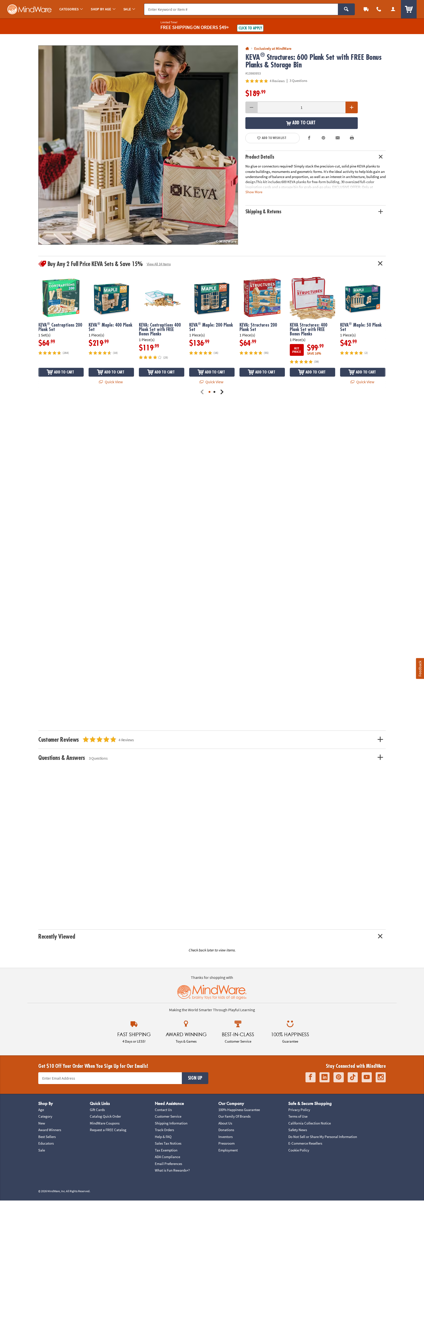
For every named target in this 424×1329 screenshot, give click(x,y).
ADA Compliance (167, 1156)
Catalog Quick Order (105, 1116)
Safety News (297, 1129)
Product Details (259, 157)
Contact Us (163, 1109)
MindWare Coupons (104, 1123)
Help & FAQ (163, 1136)
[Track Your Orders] (366, 9)
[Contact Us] (378, 9)
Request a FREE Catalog (108, 1129)
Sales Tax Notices (168, 1143)
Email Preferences (168, 1163)
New (41, 1123)
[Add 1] (351, 107)
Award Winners (49, 1129)
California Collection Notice (309, 1123)
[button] (138, 145)
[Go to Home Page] (247, 48)
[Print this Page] (352, 138)
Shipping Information (171, 1123)
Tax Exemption (166, 1150)
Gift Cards (97, 1109)
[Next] (221, 392)
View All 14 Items (159, 264)
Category (45, 1116)
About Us (225, 1123)
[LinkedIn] (324, 1077)
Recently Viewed (56, 936)
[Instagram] (381, 1077)
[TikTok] (353, 1077)
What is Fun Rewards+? (172, 1170)
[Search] (346, 9)
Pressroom (226, 1143)
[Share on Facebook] (309, 138)
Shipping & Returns (263, 211)
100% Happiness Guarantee (239, 1109)
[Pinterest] (338, 1077)
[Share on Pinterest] (323, 138)
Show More (253, 192)
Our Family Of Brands (234, 1116)
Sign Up (195, 1078)
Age (41, 1109)
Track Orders (164, 1129)
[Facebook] (310, 1077)
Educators (46, 1143)
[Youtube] (367, 1077)
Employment (228, 1150)
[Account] (393, 9)
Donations (226, 1129)
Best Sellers (47, 1136)
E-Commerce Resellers (305, 1143)
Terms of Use (297, 1116)
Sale (41, 1150)
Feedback (419, 669)
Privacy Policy (299, 1109)
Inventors (225, 1136)
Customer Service (168, 1116)
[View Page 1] (209, 392)
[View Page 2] (214, 392)
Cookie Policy (298, 1150)
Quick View (113, 381)
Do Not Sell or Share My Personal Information (322, 1136)
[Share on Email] (338, 138)
